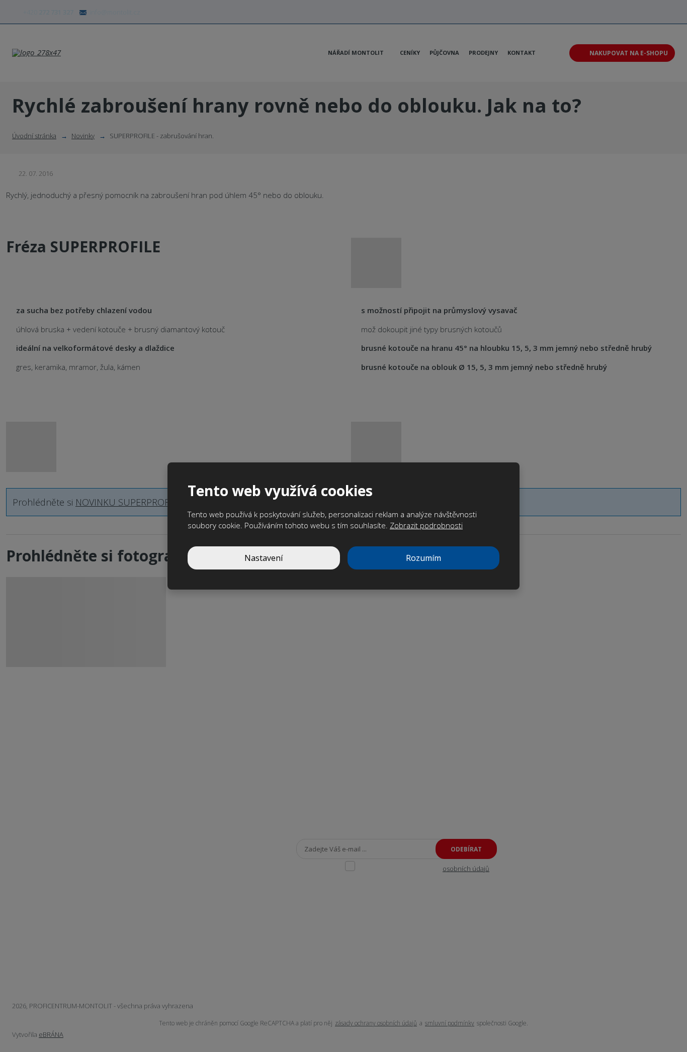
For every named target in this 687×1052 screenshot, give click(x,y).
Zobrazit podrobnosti (426, 525)
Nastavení (263, 557)
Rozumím (423, 557)
